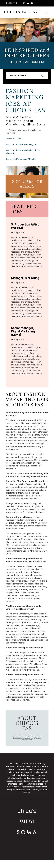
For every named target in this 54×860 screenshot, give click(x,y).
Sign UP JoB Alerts (27, 184)
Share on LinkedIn (27, 3)
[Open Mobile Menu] (48, 12)
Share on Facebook (20, 3)
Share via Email (31, 3)
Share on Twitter (24, 3)
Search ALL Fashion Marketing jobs (22, 144)
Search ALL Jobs (13, 138)
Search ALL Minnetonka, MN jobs (21, 159)
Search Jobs (18, 75)
